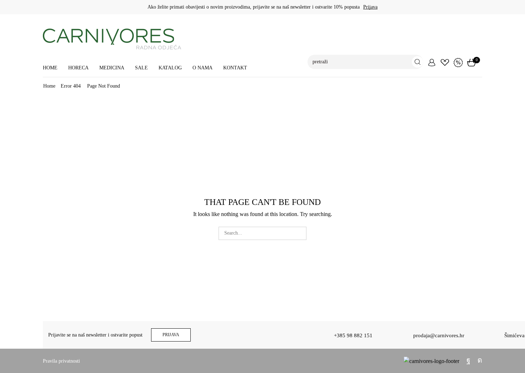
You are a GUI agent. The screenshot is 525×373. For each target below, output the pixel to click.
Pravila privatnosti (61, 361)
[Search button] (417, 62)
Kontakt (235, 67)
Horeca (78, 67)
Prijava (370, 7)
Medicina (111, 67)
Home (50, 67)
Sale (141, 67)
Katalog (170, 67)
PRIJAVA (170, 334)
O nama (202, 67)
